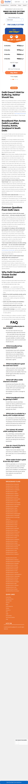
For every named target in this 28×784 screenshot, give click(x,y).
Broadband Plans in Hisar (11, 550)
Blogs (19, 5)
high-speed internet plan (20, 113)
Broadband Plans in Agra (11, 583)
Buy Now (14, 73)
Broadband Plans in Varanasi (12, 572)
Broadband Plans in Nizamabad (13, 561)
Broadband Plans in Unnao (11, 570)
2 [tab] (13, 79)
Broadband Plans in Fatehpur (12, 585)
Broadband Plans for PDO (11, 557)
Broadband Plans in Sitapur (12, 510)
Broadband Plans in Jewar (11, 526)
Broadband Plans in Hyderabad (12, 489)
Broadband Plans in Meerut (12, 541)
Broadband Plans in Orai (11, 587)
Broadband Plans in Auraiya (12, 579)
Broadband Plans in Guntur (12, 521)
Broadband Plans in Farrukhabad (13, 502)
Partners (7, 602)
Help (7, 619)
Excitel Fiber (13, 5)
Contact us (8, 610)
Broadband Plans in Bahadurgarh (13, 513)
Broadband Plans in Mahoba (12, 548)
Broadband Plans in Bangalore (12, 484)
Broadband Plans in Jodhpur (12, 493)
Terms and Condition (10, 617)
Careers (7, 608)
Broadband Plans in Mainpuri (12, 559)
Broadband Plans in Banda (11, 589)
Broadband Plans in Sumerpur (12, 590)
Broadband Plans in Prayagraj (12, 563)
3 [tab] (15, 79)
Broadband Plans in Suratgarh (12, 581)
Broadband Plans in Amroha (12, 497)
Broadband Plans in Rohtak (12, 565)
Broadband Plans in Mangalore (12, 539)
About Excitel (9, 600)
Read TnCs (14, 87)
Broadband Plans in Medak (12, 543)
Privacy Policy (9, 615)
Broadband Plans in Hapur (11, 508)
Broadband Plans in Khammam (13, 532)
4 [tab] (17, 79)
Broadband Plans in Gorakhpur (12, 487)
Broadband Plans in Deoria (11, 552)
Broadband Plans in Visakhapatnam (13, 574)
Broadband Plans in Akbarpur (12, 554)
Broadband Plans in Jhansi (11, 524)
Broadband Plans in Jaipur (11, 491)
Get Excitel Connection (14, 782)
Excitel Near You (9, 606)
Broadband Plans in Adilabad (12, 495)
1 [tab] (11, 79)
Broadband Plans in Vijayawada (13, 576)
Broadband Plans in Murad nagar (13, 544)
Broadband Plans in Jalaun (12, 522)
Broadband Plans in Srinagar (12, 567)
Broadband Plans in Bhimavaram (13, 498)
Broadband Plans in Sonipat (12, 568)
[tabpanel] (14, 50)
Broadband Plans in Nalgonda (12, 535)
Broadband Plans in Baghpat (12, 506)
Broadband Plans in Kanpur (12, 530)
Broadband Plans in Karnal (11, 511)
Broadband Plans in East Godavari (13, 504)
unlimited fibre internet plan (8, 250)
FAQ (7, 611)
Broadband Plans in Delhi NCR (12, 486)
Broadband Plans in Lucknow (12, 533)
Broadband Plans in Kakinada (12, 528)
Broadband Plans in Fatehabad (12, 515)
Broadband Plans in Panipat (12, 546)
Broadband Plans (9, 599)
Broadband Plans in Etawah (12, 500)
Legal (7, 613)
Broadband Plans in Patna (11, 537)
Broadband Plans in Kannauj (12, 578)
